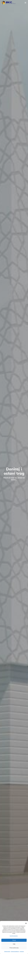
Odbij (14, 944)
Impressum (22, 951)
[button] (26, 923)
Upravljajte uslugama (14, 935)
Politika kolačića (7, 951)
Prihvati (14, 940)
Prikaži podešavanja (14, 947)
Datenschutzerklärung (15, 951)
